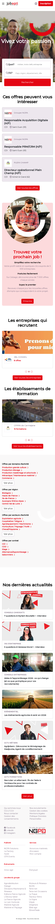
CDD (4, 546)
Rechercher (27, 82)
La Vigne (33, 899)
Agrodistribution (11, 883)
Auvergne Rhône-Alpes (13, 501)
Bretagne (6, 493)
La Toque (33, 894)
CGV (12, 811)
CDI (4, 544)
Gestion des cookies (38, 811)
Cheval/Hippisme (10, 529)
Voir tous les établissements (27, 446)
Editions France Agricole (15, 894)
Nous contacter (11, 813)
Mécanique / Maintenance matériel (18, 475)
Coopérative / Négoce (12, 521)
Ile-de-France (8, 498)
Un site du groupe (37, 828)
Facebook (10, 828)
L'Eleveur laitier (11, 897)
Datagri (7, 886)
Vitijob (32, 902)
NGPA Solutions (11, 848)
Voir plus (8, 483)
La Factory (9, 851)
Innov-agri (8, 870)
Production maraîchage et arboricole (19, 473)
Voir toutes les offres (27, 188)
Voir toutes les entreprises (27, 377)
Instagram (10, 833)
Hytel (6, 854)
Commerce (7, 478)
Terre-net (33, 889)
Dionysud (33, 870)
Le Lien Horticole (11, 902)
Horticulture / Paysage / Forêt (16, 526)
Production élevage (11, 470)
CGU (6, 811)
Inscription (45, 3)
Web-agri (33, 907)
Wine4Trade (34, 910)
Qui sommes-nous (12, 808)
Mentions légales (37, 813)
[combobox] (32, 73)
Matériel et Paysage (13, 907)
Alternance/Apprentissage (14, 552)
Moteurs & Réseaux (38, 883)
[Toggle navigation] (3, 3)
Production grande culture (14, 467)
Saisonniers (7, 555)
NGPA (32, 886)
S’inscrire (27, 301)
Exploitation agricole (12, 518)
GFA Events (9, 856)
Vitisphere (33, 905)
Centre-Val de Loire (11, 504)
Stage (5, 549)
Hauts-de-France (10, 496)
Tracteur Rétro (35, 897)
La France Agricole (12, 899)
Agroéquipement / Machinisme (16, 524)
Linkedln (10, 830)
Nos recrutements (38, 808)
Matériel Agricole (11, 905)
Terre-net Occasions (38, 891)
